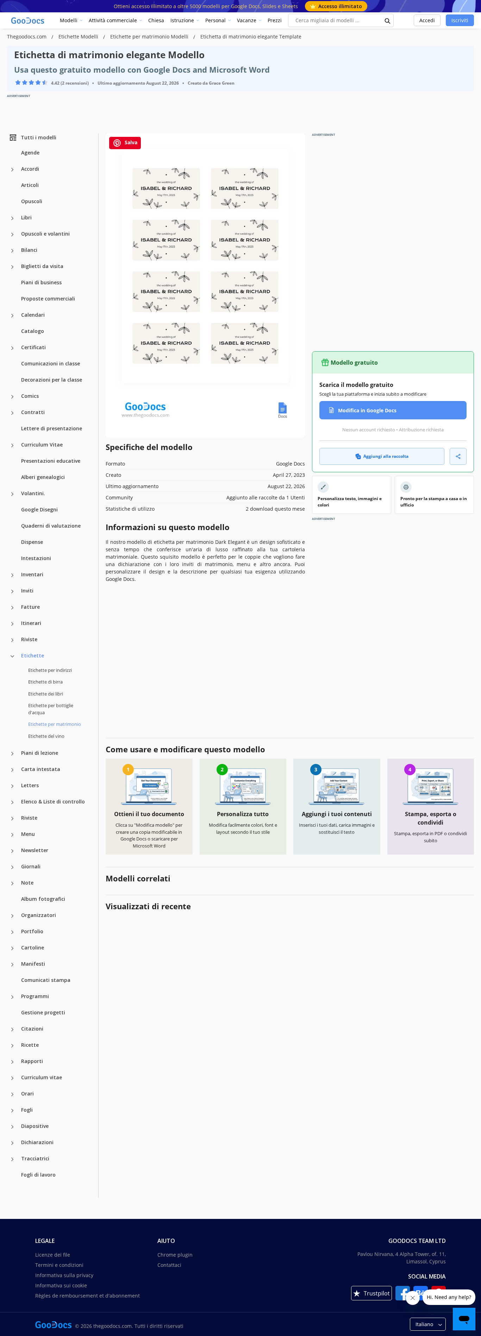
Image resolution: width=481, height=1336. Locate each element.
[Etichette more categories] (12, 656)
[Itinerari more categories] (12, 624)
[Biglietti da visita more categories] (12, 267)
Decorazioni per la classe (51, 379)
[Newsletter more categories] (12, 851)
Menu (28, 834)
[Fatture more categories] (12, 607)
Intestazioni (36, 558)
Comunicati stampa (45, 980)
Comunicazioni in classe (50, 363)
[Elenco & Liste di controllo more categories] (12, 802)
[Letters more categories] (12, 786)
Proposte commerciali (48, 298)
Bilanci (29, 250)
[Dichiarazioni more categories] (12, 1143)
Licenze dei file (52, 1254)
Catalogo (32, 331)
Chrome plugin (175, 1254)
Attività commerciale (113, 20)
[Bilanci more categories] (12, 250)
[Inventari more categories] (12, 575)
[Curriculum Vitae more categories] (12, 445)
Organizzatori (38, 915)
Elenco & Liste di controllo (53, 801)
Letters (30, 785)
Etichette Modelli (79, 36)
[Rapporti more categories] (12, 1062)
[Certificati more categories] (12, 348)
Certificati (33, 347)
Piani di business (41, 282)
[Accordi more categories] (12, 169)
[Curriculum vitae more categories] (12, 1078)
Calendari (33, 314)
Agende (30, 152)
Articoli (30, 185)
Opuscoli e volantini (45, 233)
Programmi (35, 996)
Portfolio (32, 931)
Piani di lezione (39, 752)
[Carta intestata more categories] (12, 770)
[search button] (387, 20)
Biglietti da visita (42, 266)
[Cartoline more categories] (12, 948)
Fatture (30, 606)
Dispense (32, 542)
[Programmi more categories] (12, 997)
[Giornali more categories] (12, 867)
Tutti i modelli (38, 137)
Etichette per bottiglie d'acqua (50, 709)
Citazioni (32, 1028)
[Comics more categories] (12, 396)
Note (27, 882)
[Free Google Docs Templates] (28, 20)
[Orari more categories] (12, 1094)
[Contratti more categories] (12, 413)
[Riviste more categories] (12, 640)
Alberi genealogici (43, 477)
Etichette (32, 655)
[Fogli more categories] (12, 1110)
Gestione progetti (43, 1012)
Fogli (27, 1109)
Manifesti (33, 963)
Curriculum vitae (41, 1077)
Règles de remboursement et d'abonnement (87, 1295)
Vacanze (246, 20)
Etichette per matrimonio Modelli (150, 36)
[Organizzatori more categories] (12, 916)
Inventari (32, 574)
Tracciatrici (35, 1158)
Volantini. (33, 493)
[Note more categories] (12, 883)
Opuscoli (31, 201)
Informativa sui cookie (61, 1285)
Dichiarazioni (37, 1142)
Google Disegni (39, 509)
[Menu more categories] (12, 835)
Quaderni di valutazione (51, 525)
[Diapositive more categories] (12, 1127)
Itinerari (31, 623)
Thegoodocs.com (27, 36)
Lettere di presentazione (51, 428)
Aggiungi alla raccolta (385, 456)
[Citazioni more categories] (12, 1029)
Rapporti (32, 1061)
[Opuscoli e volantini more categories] (12, 234)
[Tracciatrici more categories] (12, 1159)
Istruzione (182, 20)
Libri (26, 217)
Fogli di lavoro (38, 1174)
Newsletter (34, 850)
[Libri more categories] (12, 218)
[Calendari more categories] (12, 315)
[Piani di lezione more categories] (12, 753)
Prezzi (275, 20)
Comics (30, 396)
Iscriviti (459, 20)
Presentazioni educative (50, 460)
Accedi (427, 20)
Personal (215, 20)
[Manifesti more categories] (12, 964)
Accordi (30, 168)
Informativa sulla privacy (64, 1275)
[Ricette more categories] (12, 1045)
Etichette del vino (46, 736)
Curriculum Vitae (42, 444)
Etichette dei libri (45, 694)
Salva (130, 142)
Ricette (30, 1045)
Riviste (29, 639)
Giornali (30, 866)
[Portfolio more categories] (12, 932)
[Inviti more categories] (12, 591)
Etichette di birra (45, 682)
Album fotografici (43, 898)
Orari (27, 1093)
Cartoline (32, 947)
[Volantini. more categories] (12, 494)
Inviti (27, 590)
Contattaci (169, 1265)
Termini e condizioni (59, 1265)
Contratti (33, 412)
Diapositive (35, 1126)
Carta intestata (40, 769)
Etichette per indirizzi (50, 670)
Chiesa (156, 20)
